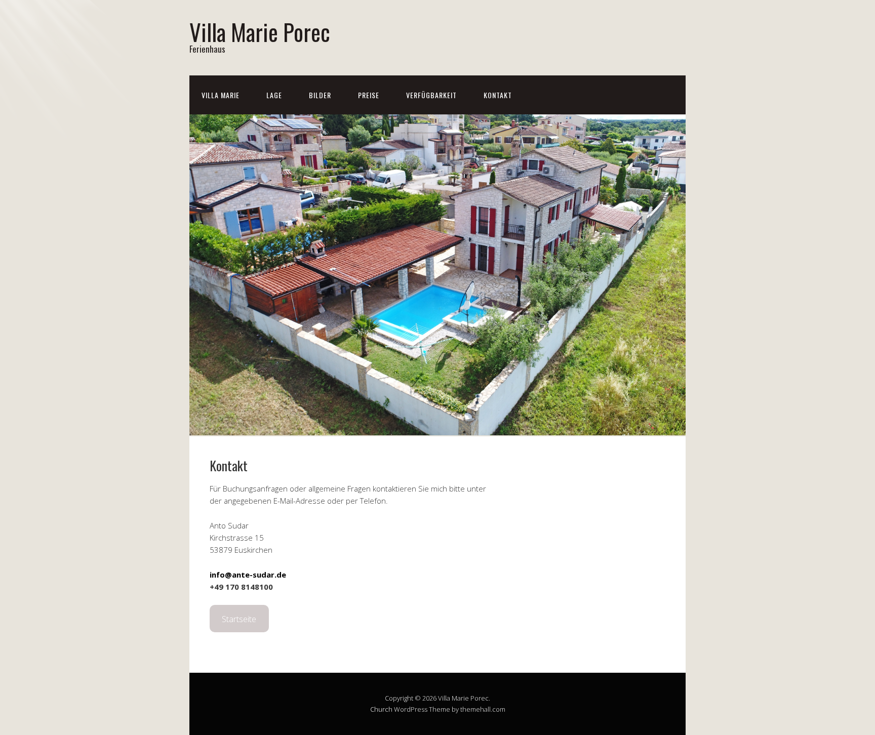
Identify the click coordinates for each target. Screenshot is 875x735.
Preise (368, 95)
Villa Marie (221, 95)
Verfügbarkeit (431, 95)
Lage (274, 95)
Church (381, 709)
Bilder (320, 95)
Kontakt (498, 95)
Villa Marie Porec (259, 32)
